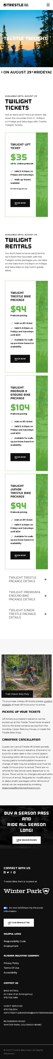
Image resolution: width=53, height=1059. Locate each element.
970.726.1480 (11, 997)
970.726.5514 (11, 1009)
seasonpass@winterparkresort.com (21, 787)
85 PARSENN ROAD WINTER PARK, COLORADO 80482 (23, 1023)
